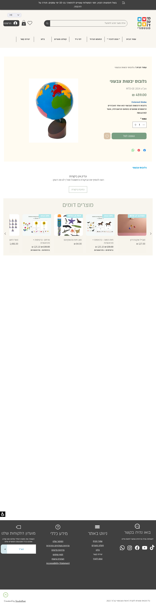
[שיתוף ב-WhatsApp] (133, 150)
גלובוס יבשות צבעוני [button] (124, 67)
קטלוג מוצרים (98, 545)
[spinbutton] (139, 125)
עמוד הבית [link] (97, 541)
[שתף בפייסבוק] (144, 150)
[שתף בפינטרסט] (139, 150)
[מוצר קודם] (151, 233)
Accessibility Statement (58, 563)
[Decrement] (144, 125)
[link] (23, 23)
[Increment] (135, 125)
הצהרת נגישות (58, 558)
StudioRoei (20, 601)
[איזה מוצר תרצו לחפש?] (47, 23)
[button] (78, 39)
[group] (78, 233)
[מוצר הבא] (5, 233)
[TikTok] (152, 548)
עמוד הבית (141, 67)
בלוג (98, 549)
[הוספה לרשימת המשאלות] (107, 136)
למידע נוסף (142, 112)
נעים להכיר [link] (97, 558)
